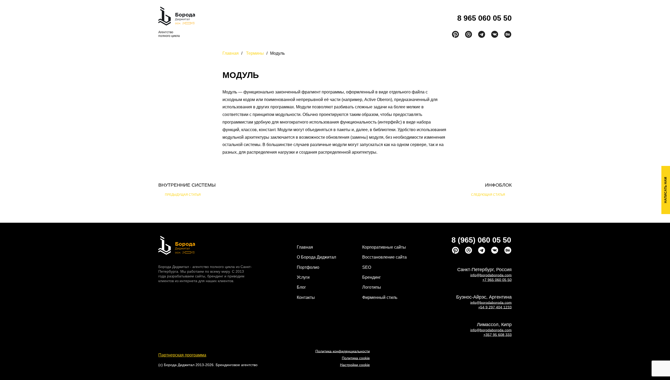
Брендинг (371, 277)
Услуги (338, 20)
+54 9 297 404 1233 (495, 307)
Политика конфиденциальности (342, 351)
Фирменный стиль (379, 297)
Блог (368, 20)
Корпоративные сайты (384, 247)
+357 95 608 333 (497, 335)
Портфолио (307, 20)
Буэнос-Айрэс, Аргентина (484, 297)
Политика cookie (356, 358)
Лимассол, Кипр (494, 324)
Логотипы (371, 287)
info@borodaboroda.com (491, 275)
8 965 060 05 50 (484, 18)
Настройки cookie (355, 365)
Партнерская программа (182, 355)
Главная (245, 20)
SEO (366, 267)
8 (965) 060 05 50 (481, 240)
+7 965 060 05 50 (497, 280)
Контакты (395, 20)
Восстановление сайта (384, 257)
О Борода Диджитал (316, 257)
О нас (273, 20)
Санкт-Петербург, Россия (484, 269)
